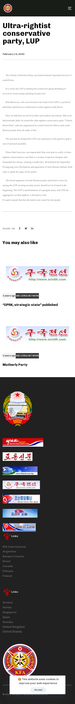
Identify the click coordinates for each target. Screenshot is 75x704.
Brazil (6, 561)
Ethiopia (8, 571)
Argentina (9, 551)
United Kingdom (14, 627)
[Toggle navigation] (60, 8)
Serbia (7, 607)
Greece (8, 602)
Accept (38, 689)
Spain (6, 617)
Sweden (8, 622)
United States (12, 631)
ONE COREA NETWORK (27, 296)
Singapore (10, 612)
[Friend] (20, 470)
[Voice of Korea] (19, 527)
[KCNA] (21, 499)
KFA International (14, 546)
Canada (8, 566)
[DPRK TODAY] (20, 513)
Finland (7, 576)
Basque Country (13, 556)
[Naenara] (23, 442)
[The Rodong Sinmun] (17, 456)
